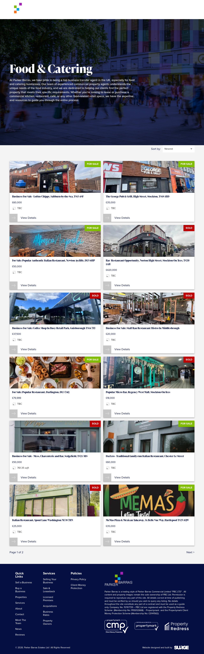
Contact (148, 9)
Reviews (20, 634)
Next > (190, 552)
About (131, 9)
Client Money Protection (78, 586)
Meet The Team (20, 621)
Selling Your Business (49, 581)
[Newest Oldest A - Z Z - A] (178, 149)
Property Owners (47, 622)
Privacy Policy (78, 579)
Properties (101, 9)
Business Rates (48, 613)
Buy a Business (81, 9)
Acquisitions (50, 606)
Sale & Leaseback (49, 590)
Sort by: (156, 149)
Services (117, 9)
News (18, 629)
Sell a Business (58, 9)
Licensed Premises (48, 599)
